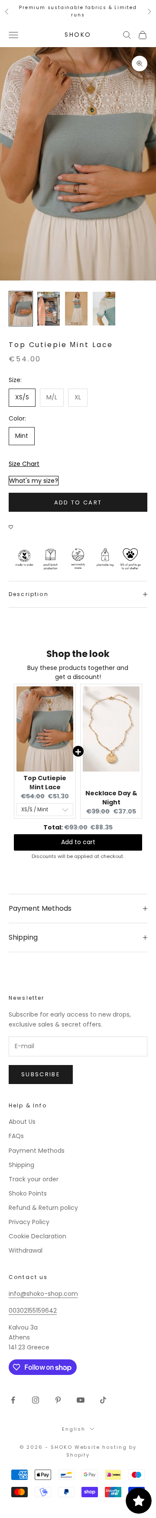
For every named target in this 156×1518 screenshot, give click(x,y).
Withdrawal (25, 1250)
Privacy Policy (29, 1222)
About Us (22, 1121)
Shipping (21, 1165)
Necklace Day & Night (111, 798)
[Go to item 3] (76, 308)
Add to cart (78, 502)
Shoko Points (28, 1193)
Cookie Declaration (37, 1236)
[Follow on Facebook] (13, 1400)
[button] (13, 522)
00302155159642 (33, 1310)
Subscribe (40, 1074)
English (74, 1429)
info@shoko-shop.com (43, 1293)
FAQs (16, 1136)
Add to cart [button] (78, 842)
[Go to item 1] (21, 308)
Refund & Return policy (43, 1207)
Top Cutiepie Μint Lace (44, 782)
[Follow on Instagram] (35, 1400)
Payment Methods (37, 1150)
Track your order (33, 1179)
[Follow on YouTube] (80, 1400)
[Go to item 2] (48, 308)
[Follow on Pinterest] (58, 1400)
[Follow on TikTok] (103, 1400)
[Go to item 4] (104, 308)
